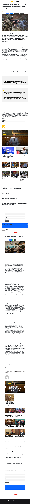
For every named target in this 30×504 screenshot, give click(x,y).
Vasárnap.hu (9, 125)
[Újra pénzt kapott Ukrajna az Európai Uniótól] (15, 164)
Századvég (20, 39)
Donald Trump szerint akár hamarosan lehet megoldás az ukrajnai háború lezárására (15, 177)
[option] (15, 138)
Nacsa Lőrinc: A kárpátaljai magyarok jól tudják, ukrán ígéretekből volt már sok (23, 168)
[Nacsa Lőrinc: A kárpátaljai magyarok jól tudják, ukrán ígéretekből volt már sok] (24, 164)
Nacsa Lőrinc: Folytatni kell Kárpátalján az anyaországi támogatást (5, 168)
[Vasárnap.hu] (15, 1)
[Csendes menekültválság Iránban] (6, 173)
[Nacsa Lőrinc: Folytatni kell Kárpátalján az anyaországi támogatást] (6, 164)
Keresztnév (6, 217)
